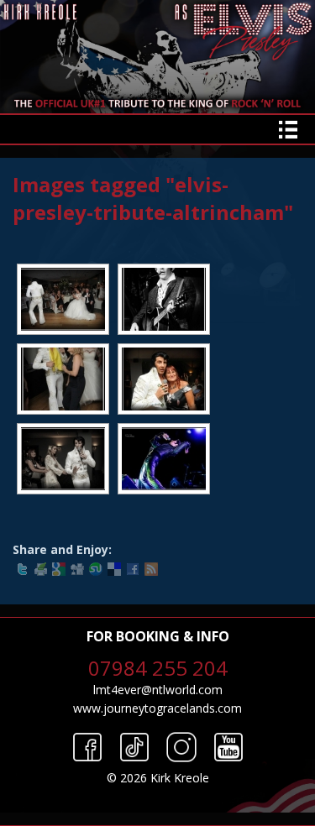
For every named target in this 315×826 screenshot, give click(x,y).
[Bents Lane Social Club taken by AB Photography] (164, 299)
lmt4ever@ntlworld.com (158, 690)
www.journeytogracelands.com (157, 708)
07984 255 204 (158, 668)
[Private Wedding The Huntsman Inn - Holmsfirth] (63, 299)
